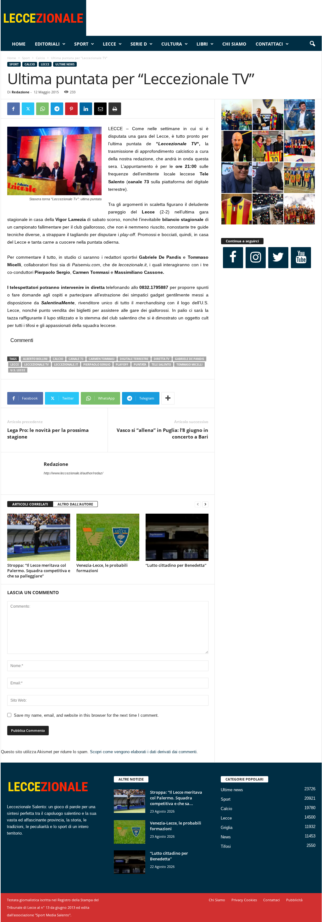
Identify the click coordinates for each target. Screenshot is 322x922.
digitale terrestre (134, 359)
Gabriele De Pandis (189, 359)
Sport (81, 44)
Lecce (109, 44)
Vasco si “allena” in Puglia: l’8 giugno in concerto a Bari (162, 433)
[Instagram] (256, 257)
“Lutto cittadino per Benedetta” (176, 565)
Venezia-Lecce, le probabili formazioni (102, 567)
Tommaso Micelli (189, 364)
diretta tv (161, 359)
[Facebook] (13, 108)
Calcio (40, 58)
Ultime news (65, 64)
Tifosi (226, 846)
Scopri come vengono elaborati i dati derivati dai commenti (143, 751)
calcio (58, 359)
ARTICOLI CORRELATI (30, 504)
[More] (168, 398)
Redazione (21, 92)
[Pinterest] (71, 108)
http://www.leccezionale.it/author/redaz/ (73, 473)
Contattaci (269, 44)
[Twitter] (28, 108)
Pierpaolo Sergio (96, 364)
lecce (14, 364)
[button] (312, 44)
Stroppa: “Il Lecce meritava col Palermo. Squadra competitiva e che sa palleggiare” (38, 570)
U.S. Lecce (17, 370)
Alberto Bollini (35, 359)
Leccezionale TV (36, 364)
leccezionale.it (66, 364)
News (226, 837)
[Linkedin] (86, 108)
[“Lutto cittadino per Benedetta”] (177, 537)
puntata (140, 364)
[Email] (100, 108)
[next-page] (205, 504)
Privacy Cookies (244, 899)
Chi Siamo (234, 44)
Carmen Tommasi (101, 359)
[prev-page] (198, 504)
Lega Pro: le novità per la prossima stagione (48, 433)
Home (18, 44)
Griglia (226, 827)
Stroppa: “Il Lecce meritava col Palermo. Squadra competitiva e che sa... (176, 797)
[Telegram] (57, 108)
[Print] (114, 108)
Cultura (171, 44)
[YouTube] (301, 257)
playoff (122, 364)
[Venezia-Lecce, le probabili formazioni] (107, 537)
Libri (202, 44)
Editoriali (47, 44)
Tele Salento (161, 364)
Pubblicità (294, 899)
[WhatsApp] (42, 108)
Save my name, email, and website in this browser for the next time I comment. (86, 715)
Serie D (138, 44)
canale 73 (76, 359)
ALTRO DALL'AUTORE (75, 504)
